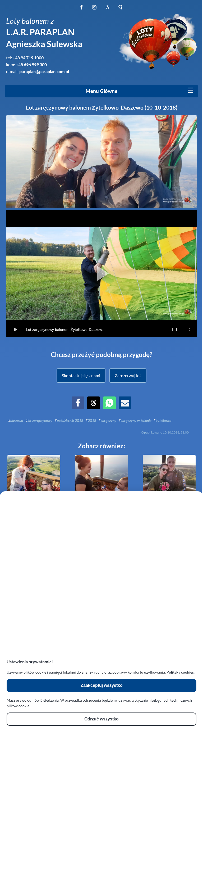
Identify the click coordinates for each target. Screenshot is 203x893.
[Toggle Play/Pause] (15, 329)
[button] (80, 375)
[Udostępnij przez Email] (125, 407)
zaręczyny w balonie (136, 420)
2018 (92, 420)
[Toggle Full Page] (174, 329)
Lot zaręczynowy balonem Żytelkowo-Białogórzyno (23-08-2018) (33, 504)
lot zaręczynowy (39, 420)
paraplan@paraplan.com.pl (44, 71)
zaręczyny (108, 420)
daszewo (16, 420)
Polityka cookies (180, 672)
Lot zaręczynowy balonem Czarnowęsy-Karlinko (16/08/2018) (169, 504)
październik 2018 (70, 420)
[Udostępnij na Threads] (93, 407)
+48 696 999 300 (31, 64)
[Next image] (182, 273)
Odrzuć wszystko (101, 719)
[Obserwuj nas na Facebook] (81, 10)
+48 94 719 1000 (28, 57)
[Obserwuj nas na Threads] (107, 10)
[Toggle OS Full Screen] (187, 329)
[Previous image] (20, 273)
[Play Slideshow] (101, 273)
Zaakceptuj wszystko (102, 685)
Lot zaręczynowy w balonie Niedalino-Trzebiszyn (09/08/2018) (101, 504)
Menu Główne (101, 91)
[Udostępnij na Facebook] (78, 407)
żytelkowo (163, 420)
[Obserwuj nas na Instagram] (94, 10)
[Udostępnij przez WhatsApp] (109, 407)
